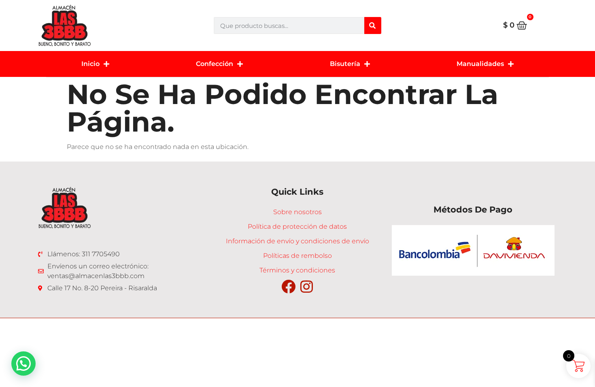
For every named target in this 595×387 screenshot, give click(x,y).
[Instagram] (307, 286)
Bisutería (345, 64)
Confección (214, 64)
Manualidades (480, 64)
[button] (23, 363)
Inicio (90, 64)
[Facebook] (288, 286)
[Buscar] (372, 25)
